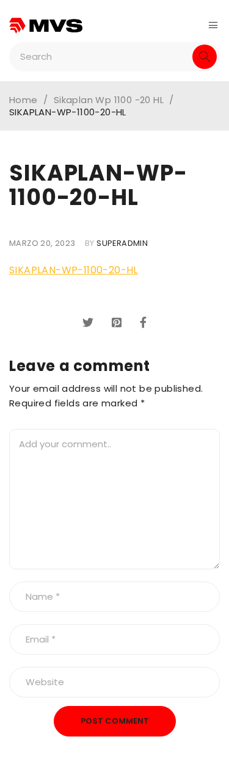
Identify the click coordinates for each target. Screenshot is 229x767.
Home (23, 100)
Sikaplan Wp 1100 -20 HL (109, 100)
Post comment (115, 721)
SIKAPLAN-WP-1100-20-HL (73, 270)
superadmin (122, 243)
